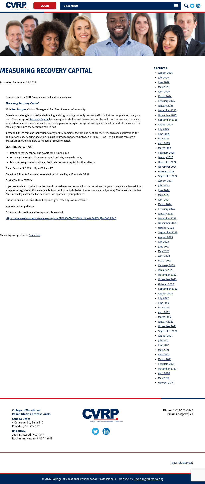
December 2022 (167, 274)
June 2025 (164, 133)
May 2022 (163, 307)
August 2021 (165, 335)
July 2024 (163, 185)
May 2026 (163, 86)
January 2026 (165, 105)
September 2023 (167, 232)
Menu (74, 6)
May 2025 (163, 138)
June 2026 (164, 82)
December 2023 (167, 218)
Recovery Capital (39, 119)
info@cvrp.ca (184, 414)
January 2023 (165, 269)
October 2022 (166, 284)
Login (45, 5)
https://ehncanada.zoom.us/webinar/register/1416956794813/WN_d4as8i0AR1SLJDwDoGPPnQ (61, 218)
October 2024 (166, 171)
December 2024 (167, 162)
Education (34, 235)
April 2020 (164, 373)
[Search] (186, 6)
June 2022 (164, 302)
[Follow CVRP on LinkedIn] (198, 5)
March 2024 (165, 204)
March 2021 (164, 359)
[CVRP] (17, 5)
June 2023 (164, 246)
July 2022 (163, 298)
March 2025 (165, 147)
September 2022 (167, 288)
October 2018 (166, 382)
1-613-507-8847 (183, 410)
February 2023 (166, 265)
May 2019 (163, 378)
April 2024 (164, 199)
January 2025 (165, 157)
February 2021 (166, 363)
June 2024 (164, 190)
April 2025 (164, 143)
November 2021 (167, 326)
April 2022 (164, 312)
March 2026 (165, 96)
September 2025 (167, 119)
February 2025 (166, 152)
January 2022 (165, 321)
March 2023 (165, 260)
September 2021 (167, 331)
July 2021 (163, 340)
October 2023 (166, 227)
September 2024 (167, 176)
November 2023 (167, 223)
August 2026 (165, 72)
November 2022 (167, 279)
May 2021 (163, 349)
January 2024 (165, 213)
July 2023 (163, 241)
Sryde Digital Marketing (149, 479)
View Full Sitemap (182, 462)
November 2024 (167, 166)
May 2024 (163, 194)
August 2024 (165, 180)
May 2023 (163, 251)
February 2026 (166, 100)
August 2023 (165, 237)
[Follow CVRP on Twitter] (192, 5)
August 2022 (165, 293)
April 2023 (164, 255)
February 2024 (166, 209)
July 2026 (163, 77)
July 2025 (163, 129)
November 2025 (167, 115)
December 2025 (167, 110)
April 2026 (164, 91)
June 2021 (163, 345)
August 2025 (165, 124)
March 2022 (165, 316)
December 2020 (167, 368)
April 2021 (163, 354)
